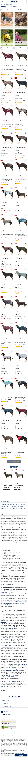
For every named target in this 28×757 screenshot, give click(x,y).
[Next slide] (12, 65)
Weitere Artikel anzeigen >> (14, 461)
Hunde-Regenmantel (10, 628)
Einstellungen (7, 755)
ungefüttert (19, 564)
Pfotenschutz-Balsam (5, 686)
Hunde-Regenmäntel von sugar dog (12, 639)
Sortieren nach (4, 48)
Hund (1, 4)
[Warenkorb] (26, 1)
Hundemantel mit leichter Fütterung (16, 572)
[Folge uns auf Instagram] (9, 696)
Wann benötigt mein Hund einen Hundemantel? (13, 506)
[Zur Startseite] (14, 1)
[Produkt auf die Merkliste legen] (11, 50)
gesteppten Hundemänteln (12, 670)
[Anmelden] (5, 1)
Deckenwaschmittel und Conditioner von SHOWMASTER (11, 676)
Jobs (7, 711)
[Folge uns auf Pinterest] (15, 696)
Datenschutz (22, 753)
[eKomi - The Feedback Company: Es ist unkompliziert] (8, 724)
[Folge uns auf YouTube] (19, 696)
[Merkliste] (23, 1)
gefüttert (12, 564)
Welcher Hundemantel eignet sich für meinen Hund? (14, 508)
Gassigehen (3, 592)
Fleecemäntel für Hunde (7, 647)
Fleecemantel (3, 622)
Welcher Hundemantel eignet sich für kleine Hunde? (14, 504)
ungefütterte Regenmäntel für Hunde (18, 601)
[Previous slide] (2, 65)
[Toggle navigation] (2, 2)
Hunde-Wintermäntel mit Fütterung (11, 603)
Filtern (21, 48)
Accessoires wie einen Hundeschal (8, 681)
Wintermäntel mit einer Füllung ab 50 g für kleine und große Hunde (14, 665)
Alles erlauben (21, 755)
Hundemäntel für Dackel (20, 10)
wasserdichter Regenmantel (12, 590)
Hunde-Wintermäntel (8, 10)
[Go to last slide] (2, 483)
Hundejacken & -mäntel (8, 4)
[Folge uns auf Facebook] (12, 696)
